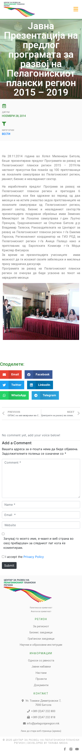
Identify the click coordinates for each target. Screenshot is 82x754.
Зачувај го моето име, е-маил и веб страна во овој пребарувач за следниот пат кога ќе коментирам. (38, 543)
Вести (6, 133)
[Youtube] (77, 749)
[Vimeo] (71, 749)
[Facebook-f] (65, 749)
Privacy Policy (33, 557)
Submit (9, 565)
